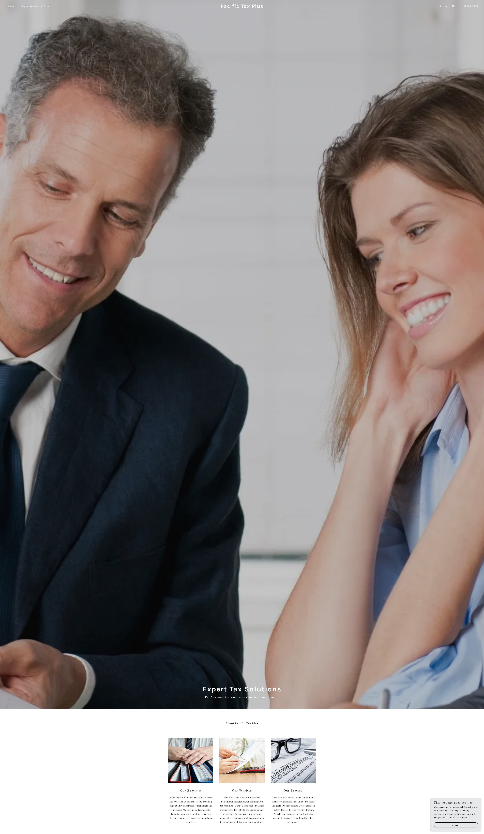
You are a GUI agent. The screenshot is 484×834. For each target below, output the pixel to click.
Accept (455, 825)
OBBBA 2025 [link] (471, 6)
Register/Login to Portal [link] (36, 6)
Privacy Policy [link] (448, 6)
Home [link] (11, 6)
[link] (242, 7)
